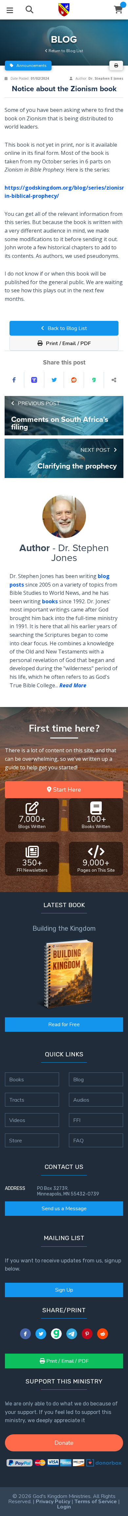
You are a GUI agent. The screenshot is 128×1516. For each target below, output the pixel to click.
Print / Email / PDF (68, 343)
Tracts (16, 1099)
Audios (81, 1099)
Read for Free (64, 1024)
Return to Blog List (65, 51)
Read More (72, 685)
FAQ (78, 1140)
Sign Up (64, 1290)
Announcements (31, 65)
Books (16, 1079)
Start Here (66, 790)
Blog (78, 1079)
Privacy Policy (53, 1501)
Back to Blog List (66, 328)
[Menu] (10, 10)
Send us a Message (64, 1208)
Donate (64, 1443)
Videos (17, 1120)
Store (15, 1140)
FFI (76, 1120)
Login (64, 1506)
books (50, 601)
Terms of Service (96, 1501)
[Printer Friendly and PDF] (116, 66)
